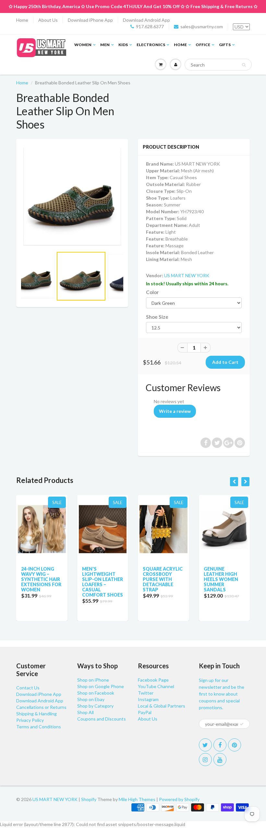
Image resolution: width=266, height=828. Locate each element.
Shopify (88, 799)
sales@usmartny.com (201, 26)
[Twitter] (205, 744)
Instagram (148, 699)
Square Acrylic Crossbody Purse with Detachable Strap (163, 579)
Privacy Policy (30, 720)
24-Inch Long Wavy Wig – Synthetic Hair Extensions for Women (41, 579)
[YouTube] (219, 759)
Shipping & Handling (36, 713)
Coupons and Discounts (101, 719)
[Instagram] (205, 759)
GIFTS (225, 44)
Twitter (145, 693)
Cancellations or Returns (41, 707)
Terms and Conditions (38, 726)
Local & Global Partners (161, 706)
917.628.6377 (150, 26)
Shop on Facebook (95, 693)
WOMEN (82, 44)
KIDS (123, 44)
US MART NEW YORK (186, 275)
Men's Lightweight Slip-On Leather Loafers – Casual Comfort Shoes (102, 582)
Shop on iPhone (93, 680)
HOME (180, 44)
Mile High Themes (137, 799)
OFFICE (203, 44)
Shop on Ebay (90, 699)
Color (152, 292)
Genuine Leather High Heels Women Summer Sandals (221, 579)
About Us (48, 20)
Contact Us (28, 687)
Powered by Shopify (179, 799)
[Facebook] (219, 744)
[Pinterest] (234, 744)
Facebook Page (153, 680)
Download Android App (146, 20)
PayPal (144, 712)
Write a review (175, 411)
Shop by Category (95, 706)
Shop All (85, 712)
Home (22, 20)
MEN (105, 44)
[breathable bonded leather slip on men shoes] (72, 196)
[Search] (244, 65)
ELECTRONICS (151, 44)
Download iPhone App (90, 20)
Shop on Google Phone (100, 686)
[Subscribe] (241, 724)
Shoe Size (157, 317)
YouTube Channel (156, 686)
